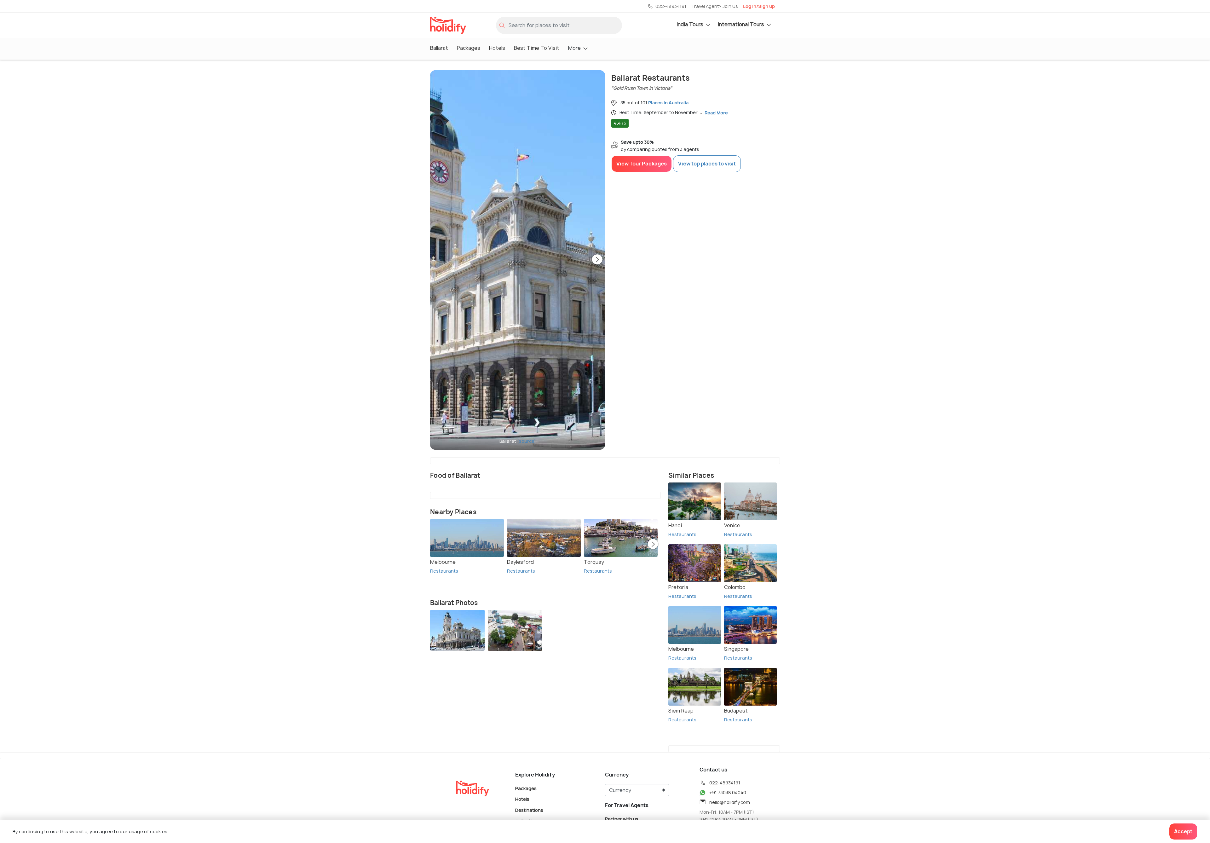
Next (597, 260)
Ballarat (439, 47)
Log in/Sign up (759, 6)
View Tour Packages (641, 163)
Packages (468, 47)
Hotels (497, 47)
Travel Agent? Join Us (714, 6)
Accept (1183, 831)
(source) (526, 441)
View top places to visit (707, 163)
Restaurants (444, 571)
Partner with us (621, 819)
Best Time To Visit (536, 47)
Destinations (529, 810)
